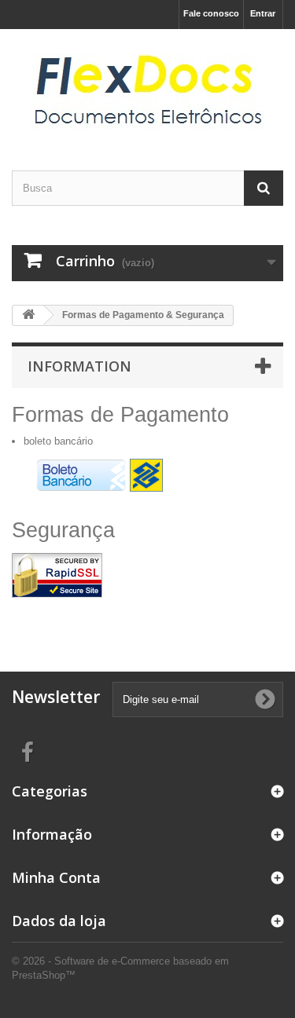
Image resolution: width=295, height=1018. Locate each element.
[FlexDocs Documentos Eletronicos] (147, 86)
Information (79, 366)
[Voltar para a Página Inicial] (28, 315)
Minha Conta (56, 877)
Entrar (262, 13)
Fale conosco (211, 13)
